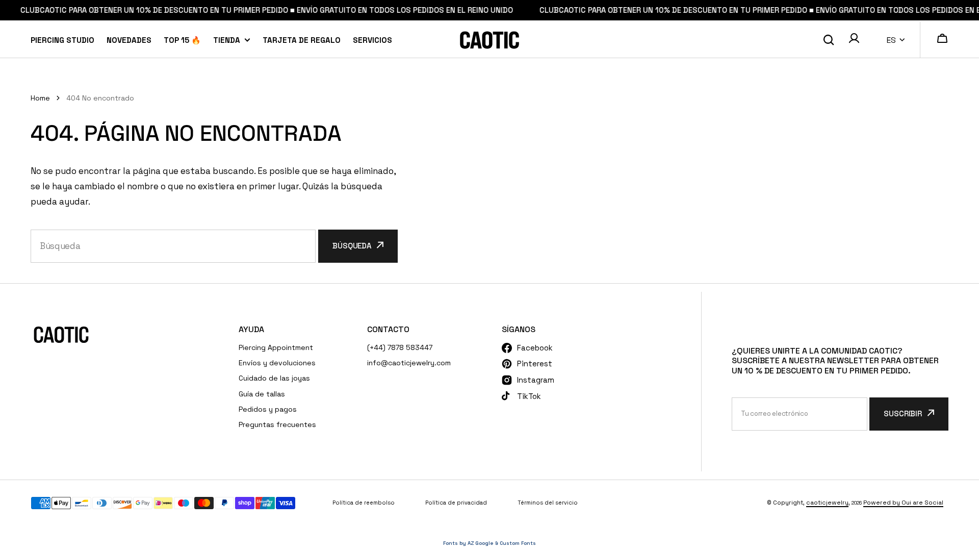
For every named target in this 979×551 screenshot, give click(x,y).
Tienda (226, 39)
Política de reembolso (363, 502)
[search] (828, 40)
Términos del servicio (548, 502)
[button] (854, 39)
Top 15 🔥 (182, 39)
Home (40, 98)
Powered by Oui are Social (903, 502)
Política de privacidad (456, 502)
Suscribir (903, 413)
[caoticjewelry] (489, 40)
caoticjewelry (827, 502)
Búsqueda (351, 246)
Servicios (372, 39)
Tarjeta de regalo (302, 39)
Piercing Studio (62, 39)
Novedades (129, 39)
